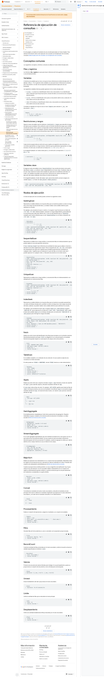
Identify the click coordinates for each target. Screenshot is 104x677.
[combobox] (61, 1)
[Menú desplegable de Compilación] (22, 1)
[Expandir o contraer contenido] (33, 33)
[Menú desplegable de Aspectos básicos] (24, 9)
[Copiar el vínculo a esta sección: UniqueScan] (35, 274)
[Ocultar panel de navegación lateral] (17, 674)
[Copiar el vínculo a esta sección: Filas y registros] (38, 69)
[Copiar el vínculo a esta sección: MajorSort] (33, 458)
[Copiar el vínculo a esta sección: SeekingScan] (35, 201)
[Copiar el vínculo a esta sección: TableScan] (33, 355)
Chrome (44, 666)
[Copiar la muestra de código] (71, 111)
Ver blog (41, 649)
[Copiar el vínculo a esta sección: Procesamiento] (38, 509)
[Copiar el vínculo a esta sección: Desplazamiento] (38, 610)
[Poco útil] (71, 21)
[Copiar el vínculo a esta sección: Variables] (32, 78)
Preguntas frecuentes (63, 660)
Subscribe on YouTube (44, 656)
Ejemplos (63, 9)
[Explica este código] (66, 111)
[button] (8, 22)
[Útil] (69, 21)
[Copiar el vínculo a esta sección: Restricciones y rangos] (44, 121)
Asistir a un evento (43, 658)
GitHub (22, 657)
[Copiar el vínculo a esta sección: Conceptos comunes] (46, 61)
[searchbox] (9, 13)
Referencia (56, 9)
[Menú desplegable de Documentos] (42, 1)
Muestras (23, 652)
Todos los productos (40, 668)
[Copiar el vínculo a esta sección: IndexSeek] (33, 299)
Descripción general (6, 9)
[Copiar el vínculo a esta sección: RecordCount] (36, 544)
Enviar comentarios (65, 25)
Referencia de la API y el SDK (27, 650)
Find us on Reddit (43, 652)
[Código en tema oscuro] (69, 111)
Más (46, 1)
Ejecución (27, 1)
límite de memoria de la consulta (37, 417)
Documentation (7, 6)
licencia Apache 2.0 (42, 635)
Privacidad (30, 674)
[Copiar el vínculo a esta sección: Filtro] (29, 528)
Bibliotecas (23, 654)
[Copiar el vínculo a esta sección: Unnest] (31, 579)
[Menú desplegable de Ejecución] (31, 1)
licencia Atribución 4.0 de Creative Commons (64, 634)
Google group (61, 653)
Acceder (100, 1)
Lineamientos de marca (63, 658)
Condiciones (23, 674)
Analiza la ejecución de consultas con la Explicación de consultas (45, 55)
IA (27, 9)
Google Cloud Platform (60, 666)
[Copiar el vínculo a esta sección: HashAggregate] (38, 411)
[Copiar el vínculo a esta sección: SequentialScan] (38, 238)
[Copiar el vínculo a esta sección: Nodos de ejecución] (45, 193)
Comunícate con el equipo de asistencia (64, 648)
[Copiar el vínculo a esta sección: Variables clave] (37, 165)
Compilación (18, 1)
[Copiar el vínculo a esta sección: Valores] (31, 562)
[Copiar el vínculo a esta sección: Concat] (31, 488)
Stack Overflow (61, 651)
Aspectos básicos (18, 9)
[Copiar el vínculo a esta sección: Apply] (30, 380)
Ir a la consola (92, 1)
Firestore (17, 6)
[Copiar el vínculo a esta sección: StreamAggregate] (40, 434)
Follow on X (41, 654)
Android (38, 666)
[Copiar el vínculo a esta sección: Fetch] (29, 332)
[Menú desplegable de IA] (30, 9)
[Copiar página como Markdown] (41, 28)
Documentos (38, 1)
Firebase (25, 21)
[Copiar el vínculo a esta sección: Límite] (30, 593)
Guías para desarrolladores (27, 648)
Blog (86, 1)
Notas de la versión (62, 655)
